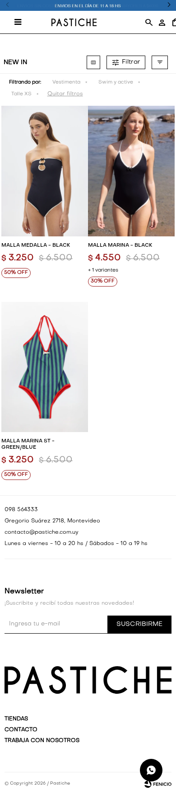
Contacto (21, 730)
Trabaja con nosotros (42, 740)
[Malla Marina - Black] (131, 171)
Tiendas (16, 719)
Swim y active (115, 82)
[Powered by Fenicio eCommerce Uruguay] (157, 783)
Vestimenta (66, 82)
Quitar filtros (65, 94)
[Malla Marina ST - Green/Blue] (44, 367)
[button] (148, 22)
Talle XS (21, 94)
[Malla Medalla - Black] (44, 171)
